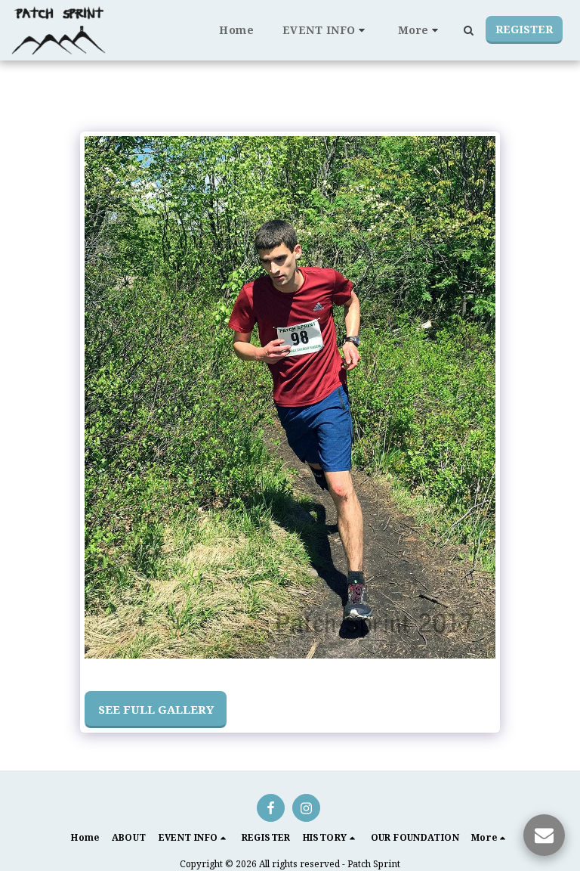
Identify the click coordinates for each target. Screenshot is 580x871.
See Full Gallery (156, 709)
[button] (326, 30)
